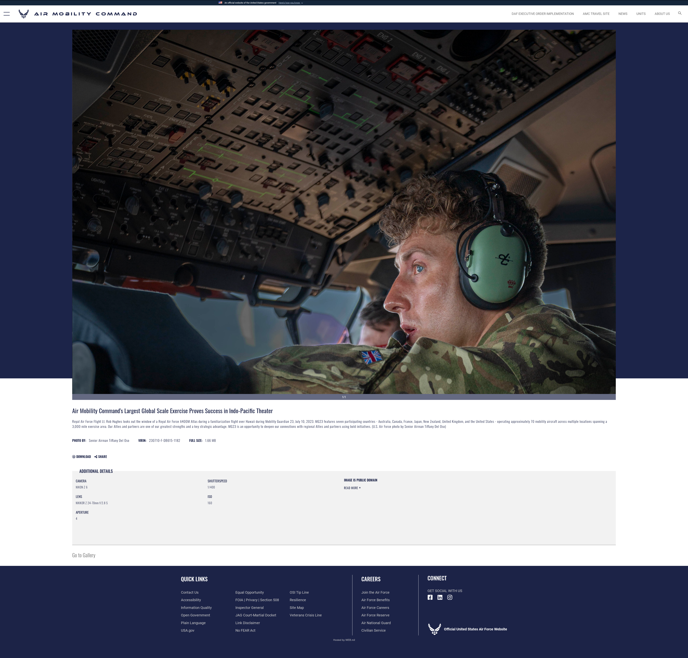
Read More (351, 488)
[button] (291, 3)
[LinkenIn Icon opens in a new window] (440, 597)
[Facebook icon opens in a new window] (430, 597)
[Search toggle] (679, 14)
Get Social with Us (444, 591)
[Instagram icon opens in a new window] (450, 597)
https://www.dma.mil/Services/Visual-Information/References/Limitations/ (458, 500)
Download (83, 456)
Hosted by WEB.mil (344, 639)
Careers (371, 579)
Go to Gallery (83, 555)
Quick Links (194, 579)
